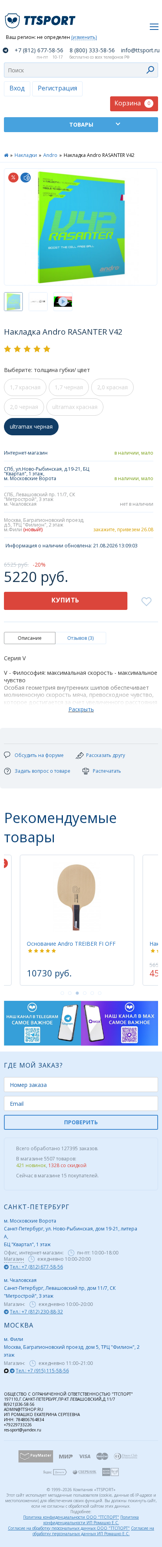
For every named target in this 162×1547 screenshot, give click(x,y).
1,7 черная (69, 387)
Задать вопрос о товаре (42, 771)
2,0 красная (112, 387)
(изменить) (84, 37)
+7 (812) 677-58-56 (39, 50)
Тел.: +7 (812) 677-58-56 (36, 1266)
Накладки (26, 155)
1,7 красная (25, 387)
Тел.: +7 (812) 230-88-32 (36, 1311)
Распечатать (107, 771)
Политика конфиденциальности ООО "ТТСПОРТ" (71, 1517)
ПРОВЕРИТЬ (81, 1122)
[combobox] (81, 70)
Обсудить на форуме (39, 755)
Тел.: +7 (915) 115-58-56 (42, 1370)
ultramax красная (75, 407)
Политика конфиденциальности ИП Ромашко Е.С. (91, 1519)
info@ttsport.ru (140, 50)
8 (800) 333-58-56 (92, 50)
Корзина (132, 103)
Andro (50, 155)
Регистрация (57, 88)
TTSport (41, 17)
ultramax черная (31, 426)
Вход (17, 88)
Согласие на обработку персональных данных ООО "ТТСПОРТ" (69, 1528)
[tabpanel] (58, 920)
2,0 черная (24, 407)
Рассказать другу (105, 755)
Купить (65, 600)
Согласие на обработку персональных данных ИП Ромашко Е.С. (94, 1530)
